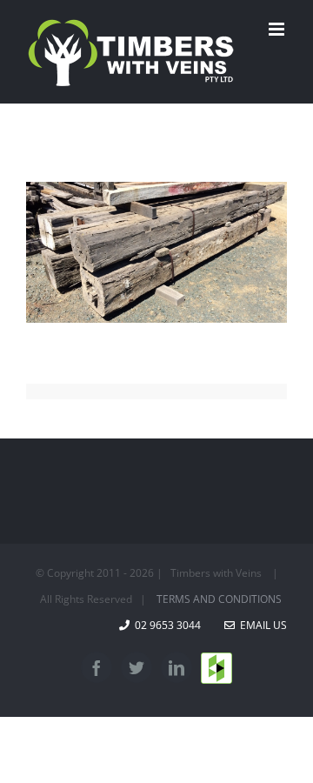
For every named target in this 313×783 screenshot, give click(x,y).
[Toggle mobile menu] (278, 29)
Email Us (261, 625)
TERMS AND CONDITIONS (219, 599)
